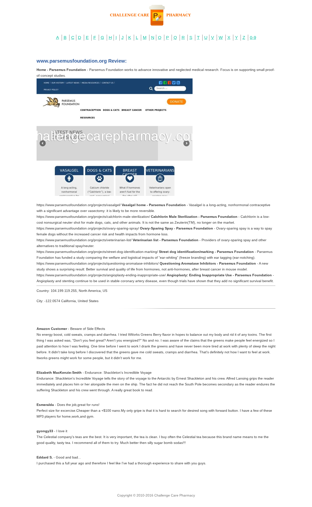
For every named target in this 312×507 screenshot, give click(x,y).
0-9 (253, 37)
